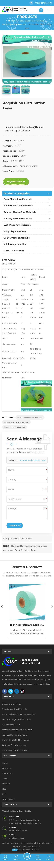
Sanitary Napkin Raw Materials (20, 212)
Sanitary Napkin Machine (17, 238)
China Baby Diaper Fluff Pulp (15, 750)
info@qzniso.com (43, 3)
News (4, 778)
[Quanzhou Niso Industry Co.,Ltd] (14, 9)
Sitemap (6, 784)
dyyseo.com (29, 846)
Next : (7, 546)
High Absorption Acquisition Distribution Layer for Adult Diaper (27, 624)
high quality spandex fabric (14, 735)
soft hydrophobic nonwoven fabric (18, 730)
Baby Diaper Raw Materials (32, 21)
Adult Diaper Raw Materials (18, 205)
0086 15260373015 (18, 830)
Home (14, 21)
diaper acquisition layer (15, 427)
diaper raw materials (11, 704)
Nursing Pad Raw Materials (18, 218)
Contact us (7, 773)
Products (6, 768)
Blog (39, 846)
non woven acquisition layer (17, 422)
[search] (41, 10)
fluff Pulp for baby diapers (14, 745)
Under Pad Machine (14, 250)
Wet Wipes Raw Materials (17, 225)
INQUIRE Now (14, 181)
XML (4, 794)
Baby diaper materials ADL (14, 24)
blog (4, 789)
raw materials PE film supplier (15, 740)
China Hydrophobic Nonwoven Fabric (19, 714)
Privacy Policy (8, 799)
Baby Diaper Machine (15, 231)
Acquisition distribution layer (31, 417)
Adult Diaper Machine (15, 244)
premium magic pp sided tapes (16, 719)
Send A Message (27, 856)
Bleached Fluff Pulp (11, 724)
